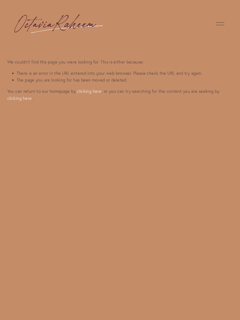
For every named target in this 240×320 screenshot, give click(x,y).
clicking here (89, 91)
